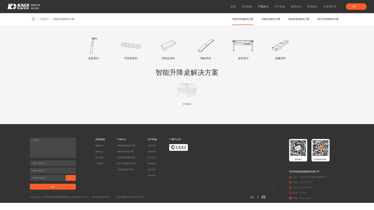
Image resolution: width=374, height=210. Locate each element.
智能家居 (99, 146)
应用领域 (247, 6)
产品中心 (263, 6)
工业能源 (99, 163)
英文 (356, 21)
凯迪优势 (152, 163)
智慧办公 (99, 151)
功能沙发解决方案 (271, 19)
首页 (233, 6)
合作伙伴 (152, 157)
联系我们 (312, 6)
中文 (356, 14)
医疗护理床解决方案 (328, 19)
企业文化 (152, 169)
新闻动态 (296, 6)
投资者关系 (330, 6)
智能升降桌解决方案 (63, 19)
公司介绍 (152, 146)
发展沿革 (152, 151)
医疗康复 (99, 157)
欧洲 (356, 34)
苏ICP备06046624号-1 (101, 197)
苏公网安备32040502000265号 (130, 197)
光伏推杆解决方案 (125, 169)
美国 (356, 27)
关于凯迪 (279, 6)
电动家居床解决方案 (298, 19)
